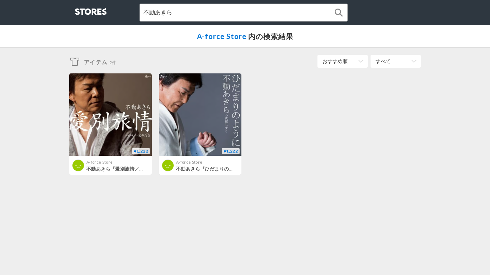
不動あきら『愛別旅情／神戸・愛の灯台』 (132, 169)
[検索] (338, 12)
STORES (79, 9)
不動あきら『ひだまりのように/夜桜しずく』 (225, 169)
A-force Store (221, 36)
